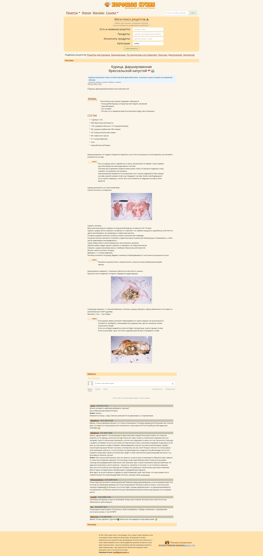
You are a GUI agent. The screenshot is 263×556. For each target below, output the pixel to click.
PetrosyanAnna (97, 480)
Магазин (98, 13)
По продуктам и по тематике (142, 54)
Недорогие (189, 54)
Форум (86, 13)
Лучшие (97, 389)
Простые (162, 54)
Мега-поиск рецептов (130, 19)
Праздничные (118, 54)
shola (93, 406)
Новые (90, 389)
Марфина (95, 420)
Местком (94, 517)
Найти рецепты (131, 48)
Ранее (105, 389)
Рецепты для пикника (98, 54)
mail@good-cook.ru (121, 552)
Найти (193, 13)
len (92, 507)
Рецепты (72, 13)
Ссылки (111, 13)
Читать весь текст (95, 84)
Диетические (175, 54)
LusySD (93, 497)
